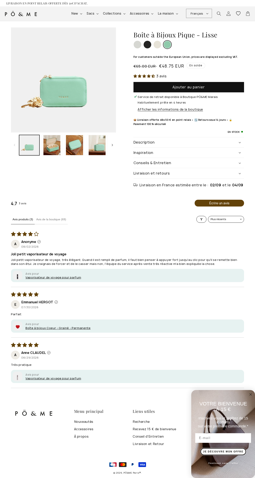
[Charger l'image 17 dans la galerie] (52, 145)
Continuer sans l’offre (223, 463)
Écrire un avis (219, 203)
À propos (81, 436)
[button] (219, 13)
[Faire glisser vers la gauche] (14, 145)
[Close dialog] (250, 394)
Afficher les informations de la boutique (170, 109)
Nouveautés (83, 422)
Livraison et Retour (148, 444)
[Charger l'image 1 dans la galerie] (29, 145)
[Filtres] (201, 219)
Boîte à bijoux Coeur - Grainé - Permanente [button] (58, 328)
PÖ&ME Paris (131, 472)
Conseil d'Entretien (148, 436)
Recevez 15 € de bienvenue (154, 429)
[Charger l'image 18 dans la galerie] (74, 145)
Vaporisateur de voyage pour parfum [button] (53, 277)
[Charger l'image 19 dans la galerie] (97, 145)
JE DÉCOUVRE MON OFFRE (223, 451)
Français (197, 13)
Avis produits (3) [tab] (23, 219)
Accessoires (83, 429)
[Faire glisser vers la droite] (112, 145)
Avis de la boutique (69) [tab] (51, 219)
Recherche (141, 422)
